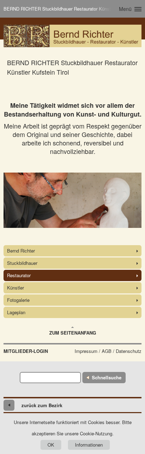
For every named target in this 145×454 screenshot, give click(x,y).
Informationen (89, 444)
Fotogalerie (18, 300)
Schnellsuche (106, 377)
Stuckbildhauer (22, 263)
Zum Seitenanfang (72, 332)
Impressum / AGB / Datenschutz (108, 351)
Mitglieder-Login (26, 351)
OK (51, 444)
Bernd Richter (21, 250)
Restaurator (19, 275)
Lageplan (16, 312)
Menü (125, 8)
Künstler (15, 287)
